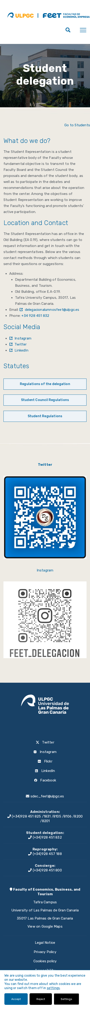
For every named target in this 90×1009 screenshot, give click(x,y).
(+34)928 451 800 (47, 870)
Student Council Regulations (45, 400)
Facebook (47, 780)
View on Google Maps (45, 926)
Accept (16, 999)
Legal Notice (45, 943)
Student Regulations (45, 416)
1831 (47, 816)
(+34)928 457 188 (47, 854)
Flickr (47, 761)
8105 (57, 816)
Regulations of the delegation (45, 384)
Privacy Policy (45, 952)
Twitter (21, 344)
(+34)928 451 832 (47, 837)
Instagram (23, 338)
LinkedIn (21, 350)
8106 (68, 816)
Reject (40, 999)
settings (53, 988)
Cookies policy (45, 961)
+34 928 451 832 (35, 316)
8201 (46, 821)
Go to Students (77, 125)
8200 (78, 816)
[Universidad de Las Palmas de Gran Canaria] (20, 15)
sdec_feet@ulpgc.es (47, 796)
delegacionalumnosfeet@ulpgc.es (52, 310)
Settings (66, 999)
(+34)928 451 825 (26, 816)
